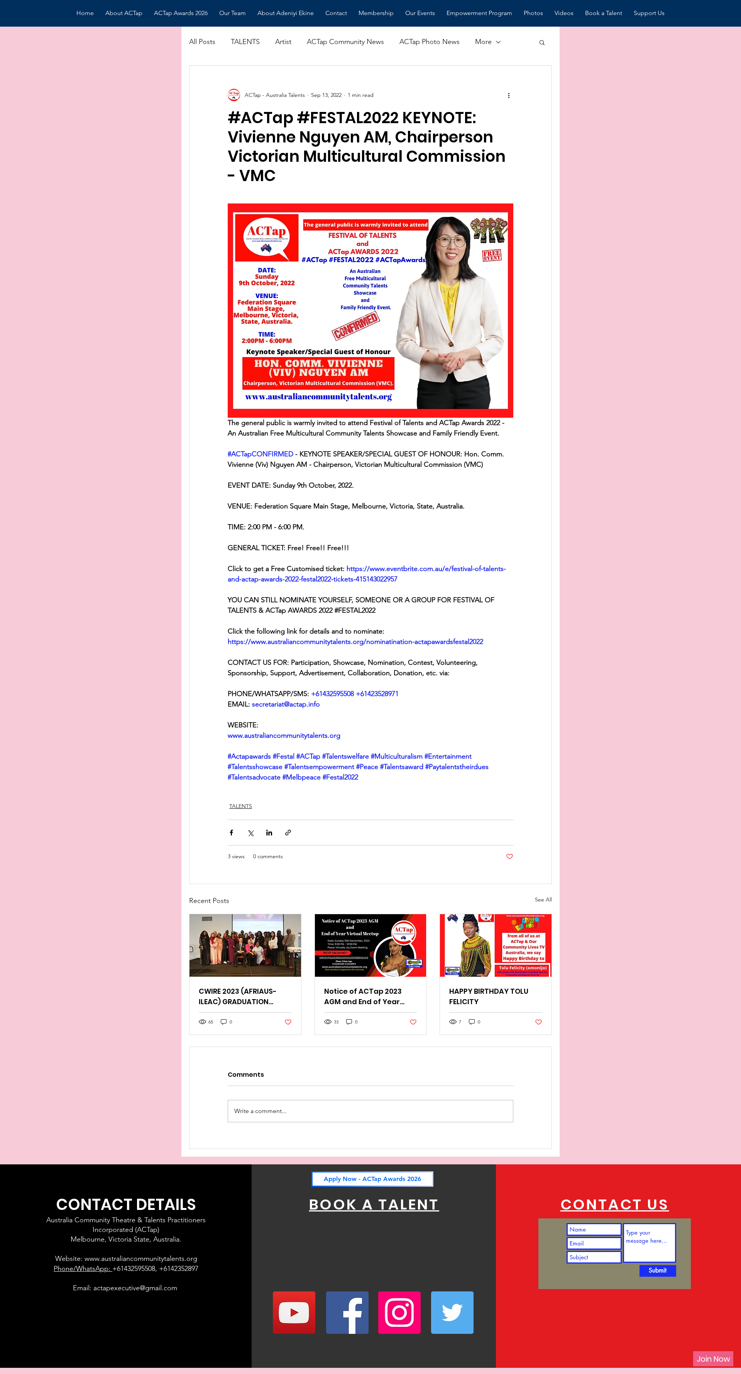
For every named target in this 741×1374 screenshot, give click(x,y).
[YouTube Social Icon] (294, 1312)
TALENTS (245, 41)
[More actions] (508, 95)
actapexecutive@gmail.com (135, 1288)
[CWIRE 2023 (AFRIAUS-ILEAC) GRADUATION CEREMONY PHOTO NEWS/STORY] (245, 945)
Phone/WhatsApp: (83, 1268)
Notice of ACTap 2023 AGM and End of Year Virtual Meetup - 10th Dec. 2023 (370, 996)
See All (543, 899)
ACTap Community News (345, 41)
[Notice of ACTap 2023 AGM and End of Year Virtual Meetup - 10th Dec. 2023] (370, 945)
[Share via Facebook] (231, 832)
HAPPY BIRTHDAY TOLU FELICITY (488, 996)
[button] (542, 42)
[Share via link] (288, 832)
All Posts (202, 41)
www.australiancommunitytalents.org (141, 1258)
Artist (283, 41)
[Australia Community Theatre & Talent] (347, 1312)
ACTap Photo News (429, 41)
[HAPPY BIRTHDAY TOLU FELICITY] (496, 945)
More (483, 41)
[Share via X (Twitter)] (250, 832)
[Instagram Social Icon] (399, 1312)
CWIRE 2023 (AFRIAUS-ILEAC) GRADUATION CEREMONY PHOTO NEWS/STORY (238, 996)
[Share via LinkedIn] (269, 832)
